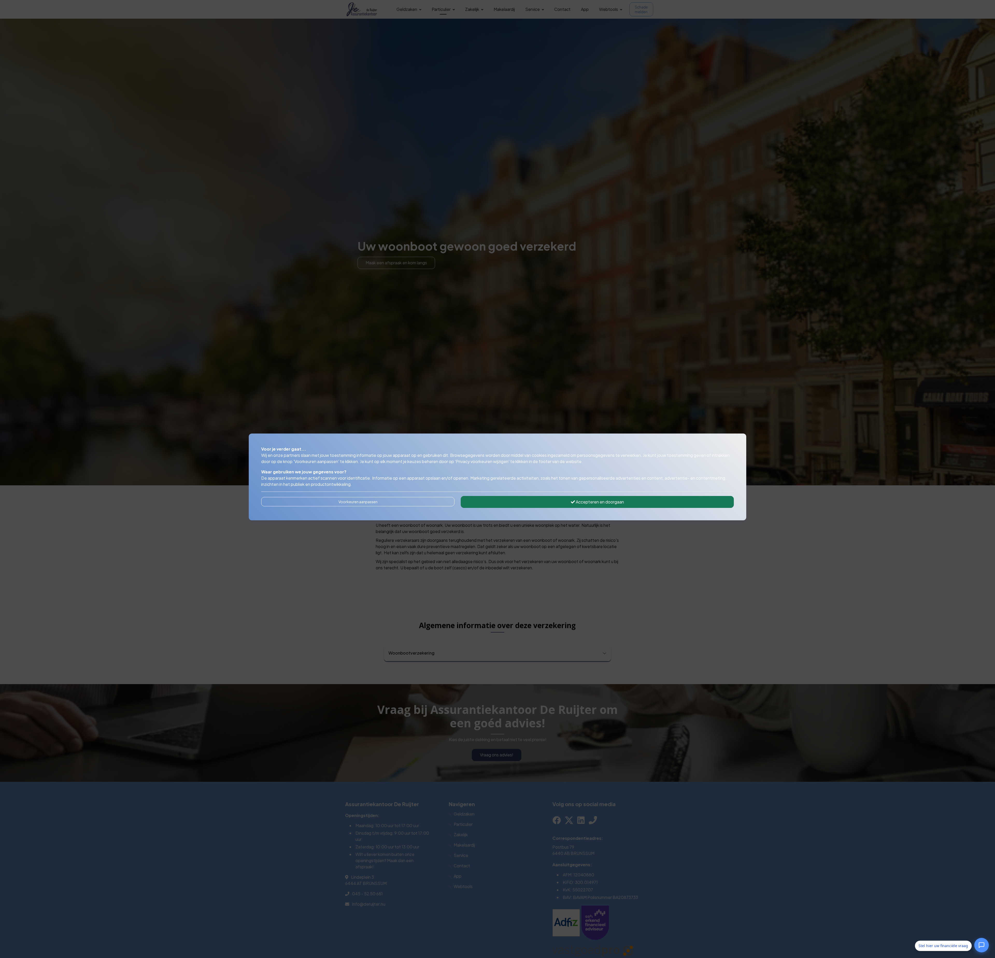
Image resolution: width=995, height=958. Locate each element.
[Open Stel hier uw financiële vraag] (981, 945)
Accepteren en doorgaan (599, 502)
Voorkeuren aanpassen (358, 501)
